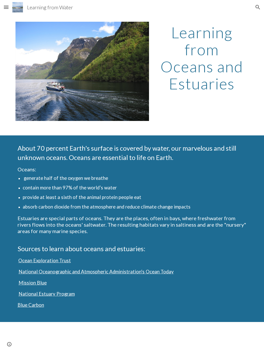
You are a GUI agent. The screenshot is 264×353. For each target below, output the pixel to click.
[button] (6, 7)
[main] (202, 58)
